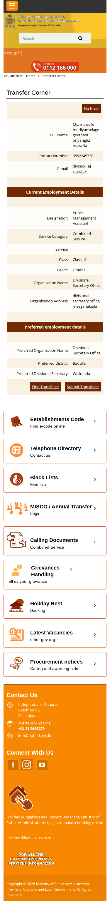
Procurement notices (56, 665)
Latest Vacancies (51, 636)
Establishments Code (57, 422)
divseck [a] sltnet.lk (82, 168)
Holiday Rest (46, 607)
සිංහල (8, 52)
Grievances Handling (33, 574)
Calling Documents (54, 543)
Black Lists (44, 481)
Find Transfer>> (45, 386)
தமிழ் (18, 52)
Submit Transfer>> (83, 386)
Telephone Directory (55, 452)
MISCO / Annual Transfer (61, 510)
